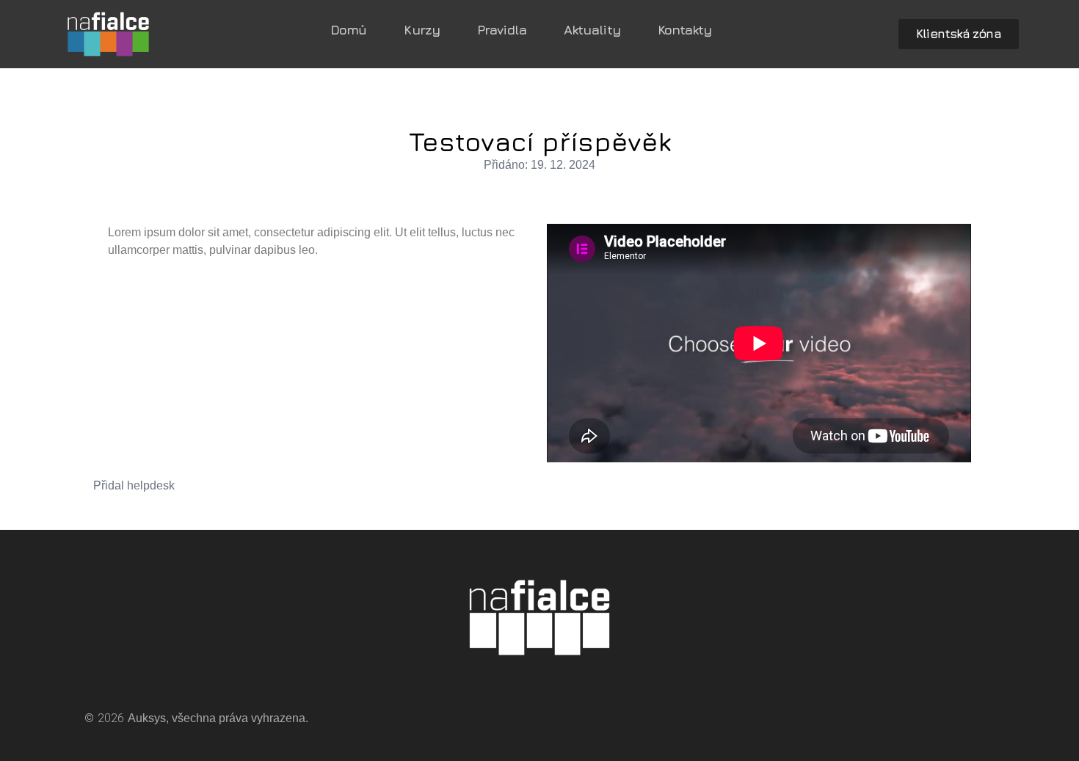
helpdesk (151, 485)
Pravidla (501, 29)
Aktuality (592, 29)
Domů (348, 29)
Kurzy (422, 29)
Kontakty (685, 29)
